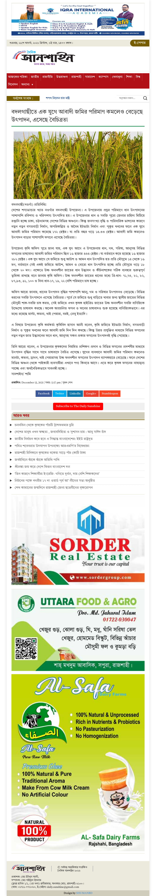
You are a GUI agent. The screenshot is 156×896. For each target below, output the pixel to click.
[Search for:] (133, 98)
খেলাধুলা (117, 77)
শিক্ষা (129, 77)
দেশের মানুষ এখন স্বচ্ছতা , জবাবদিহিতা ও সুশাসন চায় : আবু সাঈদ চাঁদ (60, 432)
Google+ (91, 393)
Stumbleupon (110, 393)
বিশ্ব (138, 77)
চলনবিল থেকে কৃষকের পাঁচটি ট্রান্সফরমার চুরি (44, 425)
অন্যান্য (25, 84)
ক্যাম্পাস (103, 77)
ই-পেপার (140, 43)
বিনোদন (13, 84)
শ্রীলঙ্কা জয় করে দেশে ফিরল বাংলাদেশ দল (42, 467)
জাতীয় (35, 77)
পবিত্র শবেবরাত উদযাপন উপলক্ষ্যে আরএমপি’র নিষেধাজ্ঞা (52, 446)
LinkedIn (75, 393)
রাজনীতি (47, 77)
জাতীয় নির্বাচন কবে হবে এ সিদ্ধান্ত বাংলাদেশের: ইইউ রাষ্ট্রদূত (54, 439)
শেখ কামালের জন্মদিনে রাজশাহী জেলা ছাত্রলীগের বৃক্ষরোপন (54, 487)
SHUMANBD (84, 893)
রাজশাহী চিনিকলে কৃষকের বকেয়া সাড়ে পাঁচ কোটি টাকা (50, 453)
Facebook (44, 393)
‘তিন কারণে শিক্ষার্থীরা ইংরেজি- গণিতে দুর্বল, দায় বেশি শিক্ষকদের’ (57, 474)
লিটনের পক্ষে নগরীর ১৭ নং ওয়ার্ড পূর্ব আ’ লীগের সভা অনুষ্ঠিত (55, 480)
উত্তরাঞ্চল (62, 77)
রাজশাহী (76, 77)
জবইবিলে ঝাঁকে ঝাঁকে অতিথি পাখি (37, 460)
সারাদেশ (90, 77)
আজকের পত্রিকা (17, 77)
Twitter (59, 393)
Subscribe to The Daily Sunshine (78, 406)
